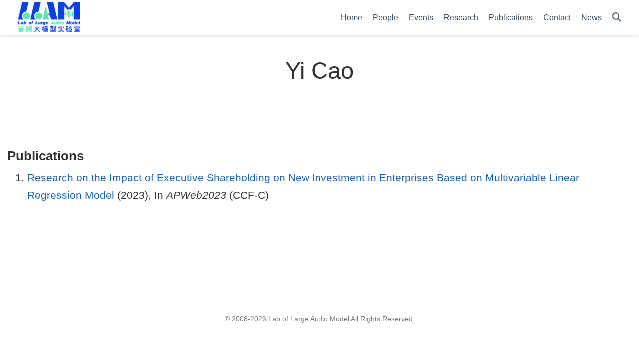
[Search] (616, 18)
